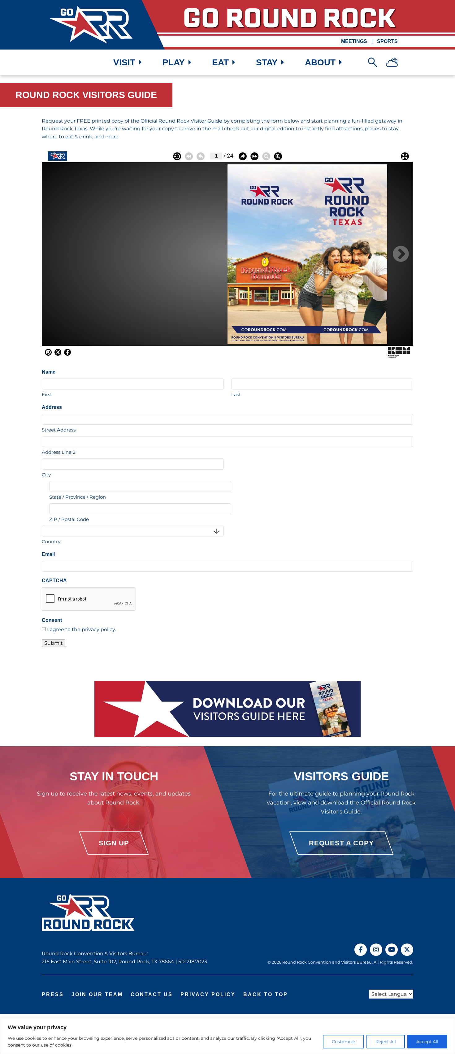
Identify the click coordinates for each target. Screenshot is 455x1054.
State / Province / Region (77, 497)
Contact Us (152, 994)
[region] (227, 1036)
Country (51, 541)
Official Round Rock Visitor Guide (182, 121)
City (46, 475)
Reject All (385, 1041)
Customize (343, 1041)
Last (236, 394)
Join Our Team (97, 994)
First (47, 394)
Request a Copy (341, 843)
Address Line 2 (59, 452)
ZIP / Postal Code (69, 519)
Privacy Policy (208, 994)
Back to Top (265, 994)
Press (53, 994)
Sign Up (114, 843)
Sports (387, 41)
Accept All (427, 1041)
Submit (53, 643)
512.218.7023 (192, 962)
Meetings (354, 41)
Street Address (59, 430)
